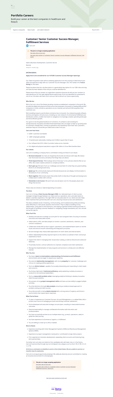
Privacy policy (53, 393)
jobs (31, 30)
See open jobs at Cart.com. (37, 53)
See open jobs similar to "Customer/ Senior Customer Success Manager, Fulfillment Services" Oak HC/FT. (57, 56)
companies (19, 30)
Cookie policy (60, 393)
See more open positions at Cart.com (56, 378)
